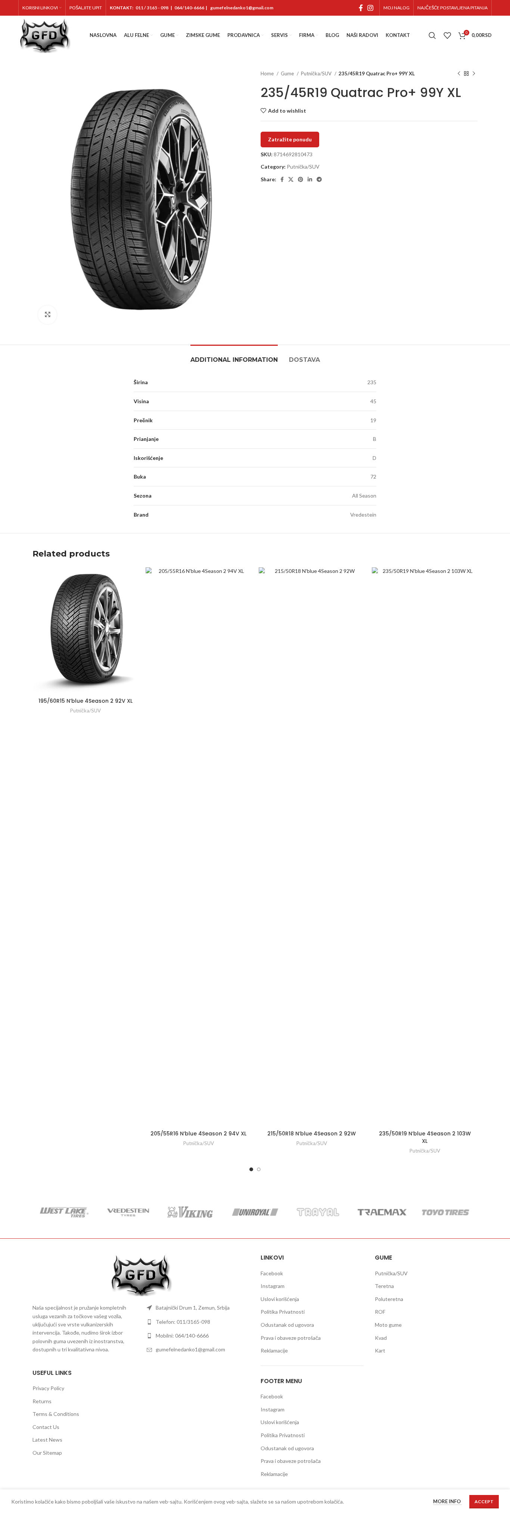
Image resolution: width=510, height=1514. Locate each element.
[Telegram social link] (319, 179)
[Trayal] (318, 1212)
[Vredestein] (127, 1212)
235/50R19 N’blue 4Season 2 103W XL (425, 1137)
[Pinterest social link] (300, 179)
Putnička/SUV (317, 73)
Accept (484, 1501)
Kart (380, 1350)
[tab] (234, 356)
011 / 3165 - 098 (152, 7)
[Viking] (191, 1212)
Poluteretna (389, 1299)
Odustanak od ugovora (287, 1325)
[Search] (432, 35)
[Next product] (474, 74)
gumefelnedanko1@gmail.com (241, 7)
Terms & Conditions (55, 1414)
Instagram (272, 1286)
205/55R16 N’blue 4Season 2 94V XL (198, 1133)
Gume (288, 73)
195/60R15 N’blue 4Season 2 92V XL (85, 701)
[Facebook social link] (361, 7)
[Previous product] (459, 74)
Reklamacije (274, 1350)
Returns (42, 1401)
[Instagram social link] (370, 7)
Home (268, 73)
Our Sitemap (47, 1452)
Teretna (384, 1286)
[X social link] (291, 179)
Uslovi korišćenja (280, 1299)
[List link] (198, 1308)
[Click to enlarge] (47, 314)
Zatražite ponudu (290, 139)
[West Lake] (64, 1212)
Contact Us (45, 1427)
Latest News (47, 1439)
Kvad (381, 1338)
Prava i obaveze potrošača (291, 1338)
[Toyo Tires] (446, 1212)
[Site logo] (44, 34)
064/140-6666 (189, 7)
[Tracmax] (382, 1212)
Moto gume (388, 1325)
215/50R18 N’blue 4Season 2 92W (311, 1133)
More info (447, 1501)
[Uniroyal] (255, 1212)
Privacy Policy (48, 1388)
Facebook (272, 1273)
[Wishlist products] (447, 35)
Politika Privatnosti (283, 1311)
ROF (380, 1311)
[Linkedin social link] (309, 179)
